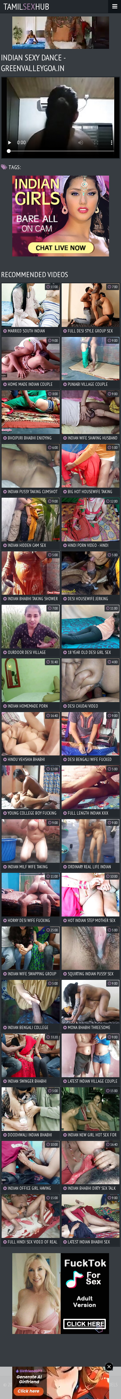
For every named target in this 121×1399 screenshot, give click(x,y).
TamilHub (26, 6)
